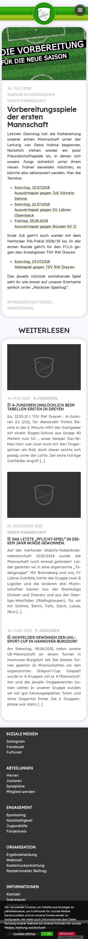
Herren (12, 775)
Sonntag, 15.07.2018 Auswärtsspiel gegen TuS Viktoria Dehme (44, 193)
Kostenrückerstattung (25, 865)
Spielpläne (15, 786)
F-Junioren (47, 630)
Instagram (15, 741)
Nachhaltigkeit (19, 820)
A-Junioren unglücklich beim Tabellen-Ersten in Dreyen (40, 407)
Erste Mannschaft (26, 100)
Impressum (15, 899)
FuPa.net (14, 752)
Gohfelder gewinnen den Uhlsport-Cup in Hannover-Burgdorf (42, 639)
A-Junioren (45, 398)
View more (54, 927)
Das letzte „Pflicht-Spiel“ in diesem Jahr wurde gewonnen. (43, 541)
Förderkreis (16, 831)
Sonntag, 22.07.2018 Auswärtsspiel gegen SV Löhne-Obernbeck (43, 210)
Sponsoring (16, 815)
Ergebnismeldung (21, 854)
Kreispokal (22, 308)
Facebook (15, 746)
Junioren (14, 780)
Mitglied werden (20, 791)
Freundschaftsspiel (31, 302)
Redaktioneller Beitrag (26, 871)
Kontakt (13, 894)
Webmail (14, 860)
